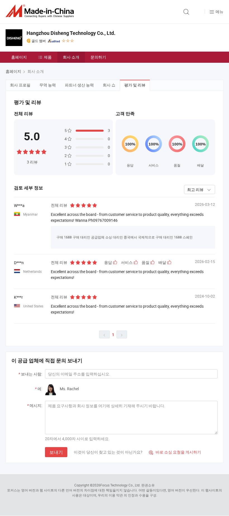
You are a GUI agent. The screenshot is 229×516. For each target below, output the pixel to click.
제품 (48, 57)
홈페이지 (19, 57)
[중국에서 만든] (41, 11)
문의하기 (98, 57)
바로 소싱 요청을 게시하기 (175, 452)
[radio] (19, 151)
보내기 (56, 452)
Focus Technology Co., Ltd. (120, 485)
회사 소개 (71, 57)
